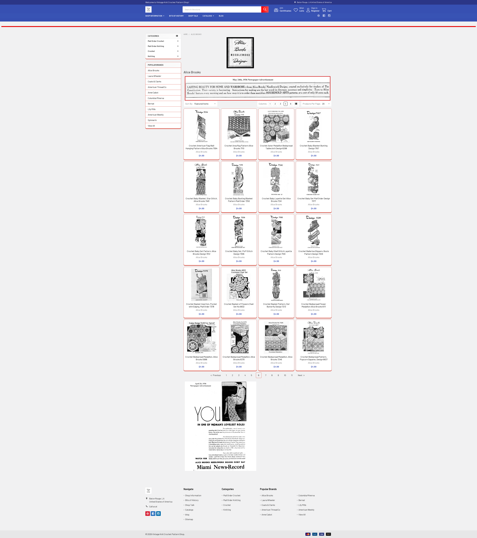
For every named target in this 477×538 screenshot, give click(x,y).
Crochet (151, 51)
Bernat (151, 103)
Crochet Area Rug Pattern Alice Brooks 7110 (239, 146)
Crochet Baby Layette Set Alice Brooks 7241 (276, 199)
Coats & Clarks (154, 81)
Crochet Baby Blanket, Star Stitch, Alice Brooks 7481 (201, 199)
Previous (216, 375)
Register (315, 10)
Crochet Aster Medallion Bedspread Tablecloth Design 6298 (276, 146)
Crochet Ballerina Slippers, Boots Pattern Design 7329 (313, 252)
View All (151, 125)
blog (221, 16)
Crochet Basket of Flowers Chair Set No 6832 (239, 305)
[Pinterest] (318, 15)
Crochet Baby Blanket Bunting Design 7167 (313, 146)
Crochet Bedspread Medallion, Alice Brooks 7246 (276, 358)
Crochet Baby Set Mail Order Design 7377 (314, 199)
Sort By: (189, 103)
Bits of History (176, 16)
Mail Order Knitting (156, 46)
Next (300, 375)
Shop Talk (193, 16)
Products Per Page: (312, 103)
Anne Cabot (153, 92)
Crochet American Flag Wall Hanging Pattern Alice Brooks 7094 (201, 146)
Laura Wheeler (154, 76)
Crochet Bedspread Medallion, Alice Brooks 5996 (201, 358)
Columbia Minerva (156, 98)
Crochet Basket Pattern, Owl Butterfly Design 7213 (276, 305)
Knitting (151, 56)
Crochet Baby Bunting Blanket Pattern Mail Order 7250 (239, 199)
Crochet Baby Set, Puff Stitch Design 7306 (239, 252)
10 (285, 375)
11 (292, 375)
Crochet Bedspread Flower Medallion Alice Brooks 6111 (313, 305)
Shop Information (153, 16)
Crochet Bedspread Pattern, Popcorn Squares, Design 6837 (313, 358)
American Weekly (156, 114)
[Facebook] (324, 15)
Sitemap (189, 519)
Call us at (153, 506)
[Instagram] (329, 15)
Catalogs (207, 16)
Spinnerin (152, 120)
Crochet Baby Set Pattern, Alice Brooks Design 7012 (201, 252)
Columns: (263, 103)
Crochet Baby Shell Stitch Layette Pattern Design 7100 (276, 252)
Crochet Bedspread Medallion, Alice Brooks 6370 (239, 358)
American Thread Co (157, 87)
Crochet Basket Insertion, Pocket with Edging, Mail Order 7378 (201, 305)
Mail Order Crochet (156, 41)
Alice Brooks (153, 70)
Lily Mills (152, 109)
